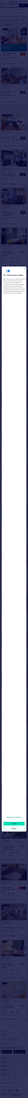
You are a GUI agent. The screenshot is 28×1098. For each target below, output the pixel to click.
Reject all (14, 828)
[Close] (24, 268)
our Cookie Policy (16, 293)
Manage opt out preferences (14, 817)
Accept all (14, 823)
